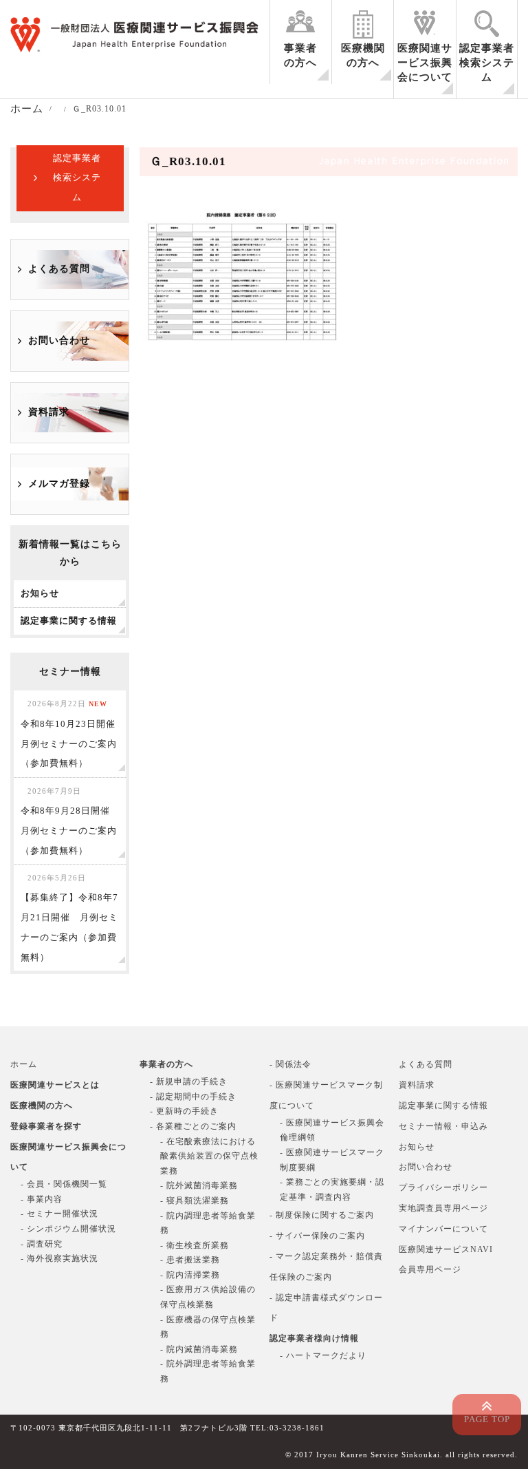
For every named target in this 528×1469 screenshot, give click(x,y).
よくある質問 (59, 269)
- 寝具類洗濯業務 (194, 1200)
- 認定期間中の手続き (193, 1096)
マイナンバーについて (443, 1229)
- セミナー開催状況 (59, 1213)
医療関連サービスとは (55, 1085)
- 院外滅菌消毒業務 (199, 1185)
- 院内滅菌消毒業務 (199, 1349)
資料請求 (48, 412)
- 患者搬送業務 (190, 1260)
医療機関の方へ (363, 55)
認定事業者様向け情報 (314, 1338)
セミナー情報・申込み (443, 1126)
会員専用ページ (430, 1269)
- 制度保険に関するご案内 (322, 1215)
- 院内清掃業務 (190, 1275)
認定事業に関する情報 (443, 1105)
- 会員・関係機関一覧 (64, 1184)
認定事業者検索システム (486, 63)
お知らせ (416, 1147)
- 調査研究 (42, 1244)
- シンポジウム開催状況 (68, 1229)
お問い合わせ (59, 340)
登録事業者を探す (46, 1126)
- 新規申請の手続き (189, 1081)
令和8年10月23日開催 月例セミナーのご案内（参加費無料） (73, 733)
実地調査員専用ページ (443, 1208)
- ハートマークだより (323, 1355)
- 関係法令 (290, 1064)
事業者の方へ (300, 55)
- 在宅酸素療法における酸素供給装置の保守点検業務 (209, 1156)
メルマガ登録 (59, 483)
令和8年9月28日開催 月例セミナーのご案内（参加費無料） (70, 821)
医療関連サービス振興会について (424, 63)
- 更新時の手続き (184, 1111)
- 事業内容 (42, 1199)
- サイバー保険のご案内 (317, 1235)
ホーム (23, 1064)
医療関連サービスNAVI (446, 1249)
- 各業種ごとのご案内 (193, 1126)
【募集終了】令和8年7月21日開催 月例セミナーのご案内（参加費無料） (69, 918)
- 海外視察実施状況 (59, 1258)
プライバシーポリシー (443, 1187)
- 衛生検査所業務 (194, 1245)
